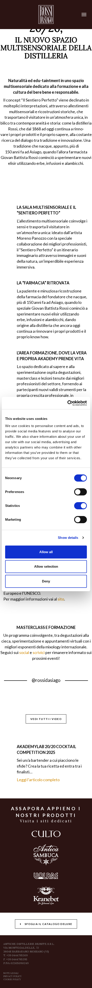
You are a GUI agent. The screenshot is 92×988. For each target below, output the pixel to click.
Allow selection (46, 566)
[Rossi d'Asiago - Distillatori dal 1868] (46, 14)
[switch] (80, 491)
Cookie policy (12, 979)
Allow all (46, 552)
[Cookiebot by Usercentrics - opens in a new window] (67, 403)
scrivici (39, 652)
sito (61, 599)
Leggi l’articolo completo (38, 779)
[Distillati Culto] (46, 834)
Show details (68, 537)
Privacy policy (12, 976)
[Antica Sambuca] (46, 855)
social (24, 652)
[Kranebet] (46, 896)
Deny (46, 581)
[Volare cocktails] (46, 876)
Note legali (10, 973)
